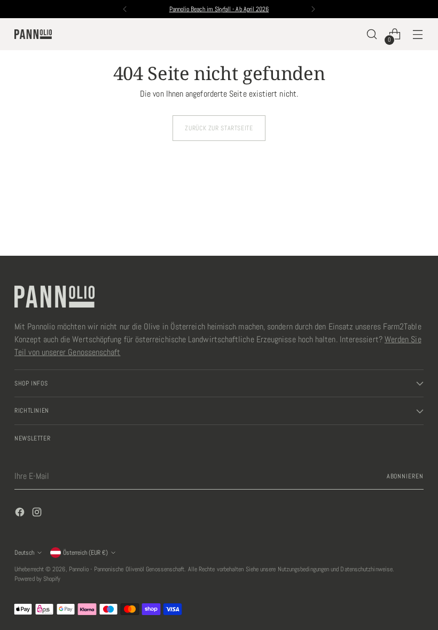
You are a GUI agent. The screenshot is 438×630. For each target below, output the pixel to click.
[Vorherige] (125, 9)
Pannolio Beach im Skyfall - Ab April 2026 (219, 9)
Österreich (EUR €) (85, 552)
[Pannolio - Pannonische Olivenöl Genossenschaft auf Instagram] (38, 514)
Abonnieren (405, 476)
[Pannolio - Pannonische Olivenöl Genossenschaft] (33, 34)
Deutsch (24, 552)
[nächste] (313, 9)
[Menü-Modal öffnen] (418, 34)
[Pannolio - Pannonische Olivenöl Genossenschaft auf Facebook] (20, 514)
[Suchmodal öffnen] (372, 34)
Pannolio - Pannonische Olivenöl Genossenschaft (127, 569)
